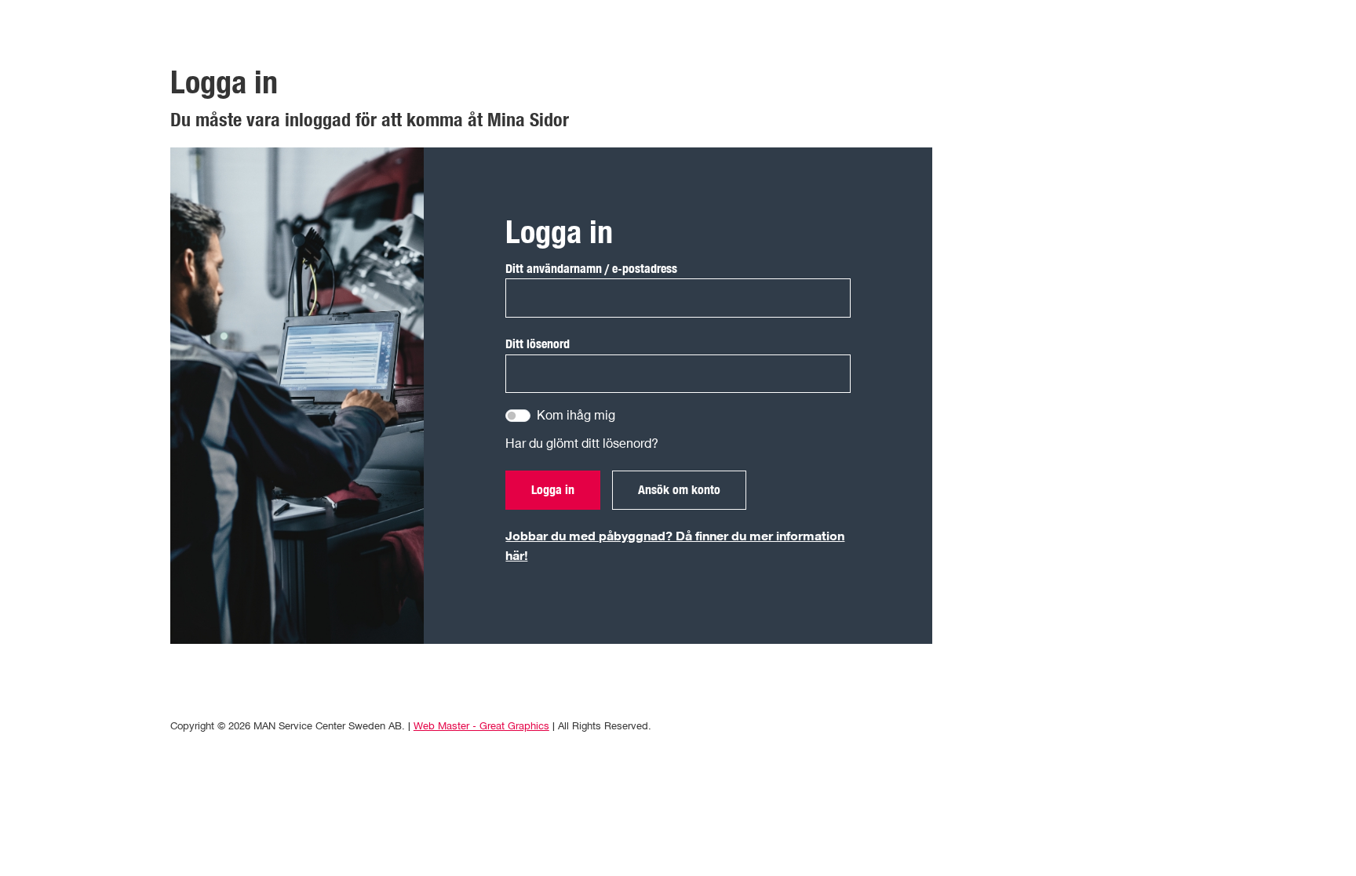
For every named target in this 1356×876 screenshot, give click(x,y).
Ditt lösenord (537, 343)
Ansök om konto (679, 489)
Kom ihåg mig (576, 415)
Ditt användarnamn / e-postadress (591, 268)
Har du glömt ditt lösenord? (581, 443)
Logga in (552, 489)
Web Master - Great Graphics (481, 725)
